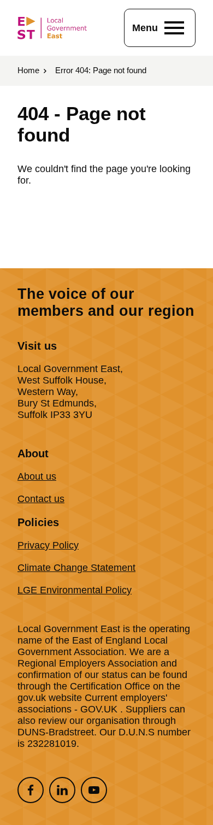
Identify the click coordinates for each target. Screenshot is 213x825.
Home (28, 70)
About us (36, 476)
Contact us (40, 498)
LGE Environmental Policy (74, 590)
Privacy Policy (48, 545)
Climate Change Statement (76, 567)
